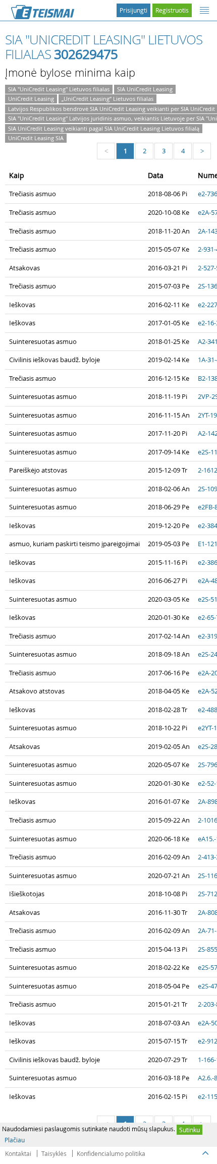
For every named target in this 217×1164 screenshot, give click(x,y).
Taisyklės (54, 1153)
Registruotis (172, 10)
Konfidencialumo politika (111, 1153)
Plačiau (15, 1140)
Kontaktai (18, 1153)
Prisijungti (133, 10)
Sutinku (189, 1130)
